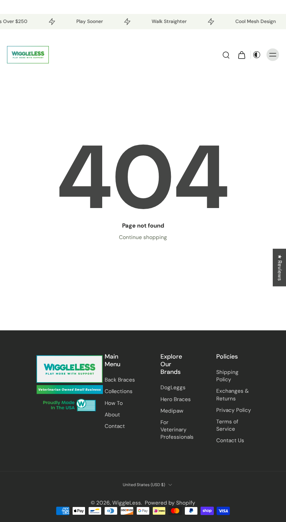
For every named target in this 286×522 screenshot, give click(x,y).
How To (114, 403)
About (112, 414)
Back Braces (120, 379)
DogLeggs (173, 387)
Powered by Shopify (170, 502)
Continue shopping (143, 237)
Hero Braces (175, 399)
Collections (119, 391)
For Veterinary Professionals (177, 429)
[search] (226, 55)
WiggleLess (126, 502)
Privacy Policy (233, 410)
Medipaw (171, 410)
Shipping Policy (227, 376)
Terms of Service (227, 425)
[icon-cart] (241, 55)
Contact (115, 426)
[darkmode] (256, 55)
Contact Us (230, 440)
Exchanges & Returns (232, 394)
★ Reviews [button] (279, 267)
